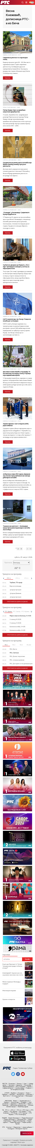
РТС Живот (23, 1111)
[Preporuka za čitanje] (17, 926)
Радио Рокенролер (19, 1121)
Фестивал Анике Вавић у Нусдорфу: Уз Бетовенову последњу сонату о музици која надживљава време (17, 373)
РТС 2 (13, 1110)
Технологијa (15, 1102)
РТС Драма (13, 1111)
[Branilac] (17, 715)
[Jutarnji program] (17, 750)
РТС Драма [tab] (8, 611)
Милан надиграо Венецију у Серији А (11, 983)
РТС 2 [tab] (17, 578)
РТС (3, 1127)
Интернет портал (21, 1129)
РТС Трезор (23, 1113)
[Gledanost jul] (17, 803)
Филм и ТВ (22, 1104)
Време (29, 1086)
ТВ (3, 1110)
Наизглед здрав (23, 1106)
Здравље (13, 1104)
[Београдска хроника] (17, 785)
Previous (3, 578)
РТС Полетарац (20, 1114)
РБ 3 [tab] (21, 645)
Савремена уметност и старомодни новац (15, 58)
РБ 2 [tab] (13, 645)
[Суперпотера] (17, 698)
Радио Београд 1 (14, 1118)
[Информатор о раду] (17, 1033)
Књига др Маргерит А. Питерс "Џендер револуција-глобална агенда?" (12, 966)
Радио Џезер (26, 1122)
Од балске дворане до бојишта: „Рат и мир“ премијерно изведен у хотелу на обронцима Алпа (16, 266)
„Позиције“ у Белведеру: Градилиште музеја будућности (16, 213)
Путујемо (24, 1102)
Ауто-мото (6, 1096)
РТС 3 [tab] (26, 578)
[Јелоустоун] (17, 874)
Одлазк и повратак (8, 999)
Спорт (7, 1093)
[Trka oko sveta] (17, 680)
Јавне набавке (27, 1127)
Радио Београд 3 (9, 1119)
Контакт (9, 1127)
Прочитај (7, 78)
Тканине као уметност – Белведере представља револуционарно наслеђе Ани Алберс (16, 528)
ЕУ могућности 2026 (17, 1089)
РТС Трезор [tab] (16, 611)
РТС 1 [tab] (9, 578)
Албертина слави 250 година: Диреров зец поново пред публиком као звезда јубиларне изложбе (16, 476)
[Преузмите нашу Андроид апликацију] (17, 1058)
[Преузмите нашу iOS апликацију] (17, 1053)
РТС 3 (19, 1110)
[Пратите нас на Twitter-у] (13, 1074)
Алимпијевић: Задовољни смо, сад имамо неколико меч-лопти (12, 974)
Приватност (7, 1140)
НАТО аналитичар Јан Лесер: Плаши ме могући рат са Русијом (17, 320)
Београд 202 (21, 1119)
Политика (11, 1083)
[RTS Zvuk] (17, 856)
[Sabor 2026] (17, 821)
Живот (15, 1101)
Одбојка (4, 1094)
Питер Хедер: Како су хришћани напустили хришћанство (14, 111)
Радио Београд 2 (27, 1118)
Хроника (11, 1085)
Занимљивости (24, 1101)
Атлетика (29, 1094)
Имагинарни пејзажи (9, 990)
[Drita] (17, 909)
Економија (27, 1085)
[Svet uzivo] (17, 768)
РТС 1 (7, 1110)
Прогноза (8, 563)
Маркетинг (17, 1127)
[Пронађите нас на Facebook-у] (18, 1074)
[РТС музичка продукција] (17, 1015)
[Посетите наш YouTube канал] (23, 1074)
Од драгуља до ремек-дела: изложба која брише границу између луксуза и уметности (17, 164)
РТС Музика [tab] (25, 611)
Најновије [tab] (6, 955)
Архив (17, 1124)
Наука (29, 1104)
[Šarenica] (17, 891)
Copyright (15, 1140)
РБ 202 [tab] (29, 645)
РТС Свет (26, 1110)
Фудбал (13, 1093)
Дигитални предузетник (18, 1105)
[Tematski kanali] (17, 944)
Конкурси (11, 1129)
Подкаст (29, 1088)
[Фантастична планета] (17, 733)
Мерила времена (8, 1086)
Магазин (8, 1101)
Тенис (28, 1093)
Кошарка (21, 1093)
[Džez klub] (17, 839)
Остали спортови (17, 1096)
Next (31, 578)
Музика (6, 1102)
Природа (5, 1105)
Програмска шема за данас (17, 601)
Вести (4, 1083)
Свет (25, 1083)
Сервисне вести (8, 1088)
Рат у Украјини (20, 1086)
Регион (19, 1083)
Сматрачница (19, 1088)
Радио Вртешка (15, 1122)
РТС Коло (14, 1113)
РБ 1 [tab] (6, 645)
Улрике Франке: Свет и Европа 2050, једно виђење (16, 425)
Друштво (19, 1085)
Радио (4, 1118)
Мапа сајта (26, 1133)
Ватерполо (20, 1094)
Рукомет (12, 1094)
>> (30, 549)
